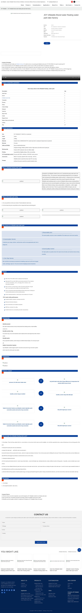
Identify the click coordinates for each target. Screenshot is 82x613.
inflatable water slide (6, 97)
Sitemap (44, 610)
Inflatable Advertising (63, 551)
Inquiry (47, 43)
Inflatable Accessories (72, 551)
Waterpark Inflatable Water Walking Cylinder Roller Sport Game (8, 569)
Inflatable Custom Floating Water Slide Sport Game (72, 569)
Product (79, 551)
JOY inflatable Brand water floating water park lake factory (19, 8)
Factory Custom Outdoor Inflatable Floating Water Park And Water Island (40, 569)
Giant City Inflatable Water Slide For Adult (56, 569)
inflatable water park (20, 64)
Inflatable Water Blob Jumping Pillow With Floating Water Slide (24, 569)
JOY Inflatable (3, 8)
